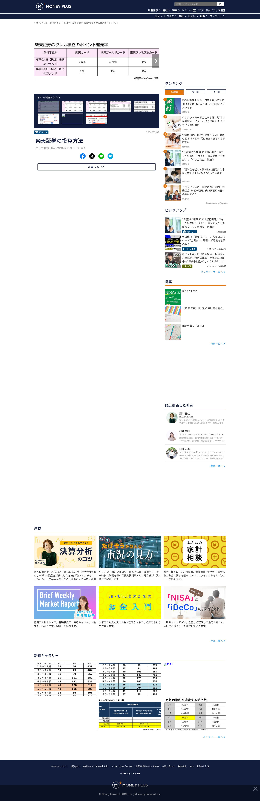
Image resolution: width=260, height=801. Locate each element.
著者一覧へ (217, 466)
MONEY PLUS (40, 22)
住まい (192, 16)
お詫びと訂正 (203, 766)
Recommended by (213, 203)
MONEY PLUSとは (59, 766)
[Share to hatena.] (110, 156)
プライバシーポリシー (121, 766)
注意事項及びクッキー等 (147, 766)
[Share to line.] (101, 156)
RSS (191, 766)
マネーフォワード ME (130, 773)
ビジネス (169, 16)
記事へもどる (96, 167)
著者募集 (182, 766)
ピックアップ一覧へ (212, 271)
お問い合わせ (168, 766)
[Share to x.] (92, 156)
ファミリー (216, 16)
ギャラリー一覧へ (213, 736)
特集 (174, 10)
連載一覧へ (217, 640)
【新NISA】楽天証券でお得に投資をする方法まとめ (86, 22)
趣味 (202, 16)
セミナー (188, 10)
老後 (181, 16)
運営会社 (75, 766)
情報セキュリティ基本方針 (95, 766)
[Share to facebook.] (83, 156)
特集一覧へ (217, 343)
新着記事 (153, 10)
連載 (165, 10)
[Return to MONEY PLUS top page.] (53, 6)
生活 (157, 16)
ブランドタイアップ (211, 10)
